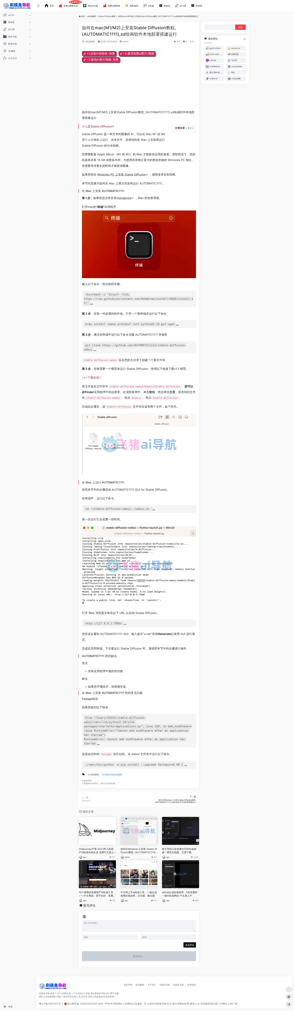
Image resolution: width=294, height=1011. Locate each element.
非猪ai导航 (165, 984)
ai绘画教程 (91, 16)
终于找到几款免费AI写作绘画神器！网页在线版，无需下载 (179, 850)
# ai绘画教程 (93, 774)
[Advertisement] (139, 87)
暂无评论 (89, 905)
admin (125, 41)
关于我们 (152, 984)
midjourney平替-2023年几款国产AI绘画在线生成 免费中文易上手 (96, 850)
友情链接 (191, 984)
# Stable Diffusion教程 (112, 774)
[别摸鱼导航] (53, 987)
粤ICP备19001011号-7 (51, 1003)
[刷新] (244, 39)
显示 (190, 128)
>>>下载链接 (90, 377)
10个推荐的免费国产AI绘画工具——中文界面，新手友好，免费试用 (97, 894)
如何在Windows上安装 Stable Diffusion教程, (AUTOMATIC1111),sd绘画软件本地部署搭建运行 (139, 850)
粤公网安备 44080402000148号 (85, 1003)
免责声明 (128, 984)
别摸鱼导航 (178, 984)
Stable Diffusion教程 (107, 16)
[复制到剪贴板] (91, 304)
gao (84, 857)
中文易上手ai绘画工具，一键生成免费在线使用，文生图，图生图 (139, 894)
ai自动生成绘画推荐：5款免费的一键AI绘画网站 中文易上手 (179, 894)
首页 (83, 16)
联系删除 (140, 984)
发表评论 (189, 945)
